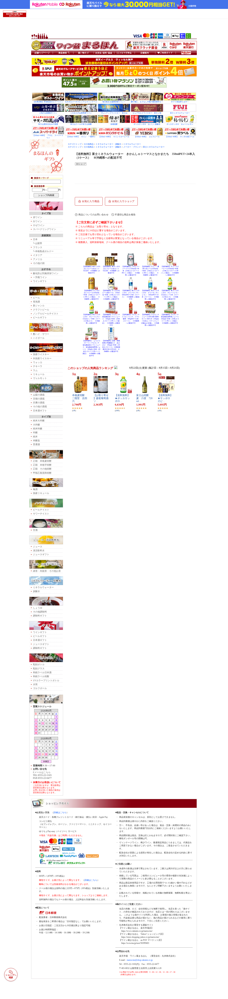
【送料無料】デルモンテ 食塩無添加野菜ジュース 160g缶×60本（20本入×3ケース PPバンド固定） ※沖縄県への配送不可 (170, 319)
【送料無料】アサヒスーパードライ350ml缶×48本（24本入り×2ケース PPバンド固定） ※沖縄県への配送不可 (131, 271)
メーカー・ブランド (132, 147)
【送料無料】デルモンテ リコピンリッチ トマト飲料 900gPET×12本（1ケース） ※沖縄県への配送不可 (131, 319)
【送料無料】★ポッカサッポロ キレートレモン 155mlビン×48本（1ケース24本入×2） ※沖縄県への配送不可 (92, 319)
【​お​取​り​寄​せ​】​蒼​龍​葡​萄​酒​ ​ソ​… (102, 398)
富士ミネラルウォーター (154, 147)
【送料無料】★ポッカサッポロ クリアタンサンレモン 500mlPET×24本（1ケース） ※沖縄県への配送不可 (150, 295)
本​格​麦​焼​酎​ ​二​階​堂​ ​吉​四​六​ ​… (79, 398)
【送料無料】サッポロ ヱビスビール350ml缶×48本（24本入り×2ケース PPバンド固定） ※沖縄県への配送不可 (92, 295)
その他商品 (89, 144)
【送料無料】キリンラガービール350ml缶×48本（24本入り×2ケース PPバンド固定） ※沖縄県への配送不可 (170, 271)
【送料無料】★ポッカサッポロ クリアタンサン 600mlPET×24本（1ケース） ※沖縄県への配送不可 (131, 295)
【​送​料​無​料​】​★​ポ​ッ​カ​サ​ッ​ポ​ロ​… (122, 398)
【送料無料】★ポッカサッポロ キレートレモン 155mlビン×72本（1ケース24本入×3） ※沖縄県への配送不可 (170, 295)
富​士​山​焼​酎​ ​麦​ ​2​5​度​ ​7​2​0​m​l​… (144, 398)
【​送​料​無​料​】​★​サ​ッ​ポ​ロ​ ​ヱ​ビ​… (165, 398)
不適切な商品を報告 (125, 214)
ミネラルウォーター (132, 144)
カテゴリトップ (75, 144)
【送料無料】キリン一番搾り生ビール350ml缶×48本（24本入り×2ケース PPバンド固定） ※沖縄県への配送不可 (150, 271)
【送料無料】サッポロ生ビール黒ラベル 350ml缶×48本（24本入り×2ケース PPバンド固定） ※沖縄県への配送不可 (111, 295)
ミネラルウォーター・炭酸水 (108, 144)
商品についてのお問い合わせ (93, 214)
